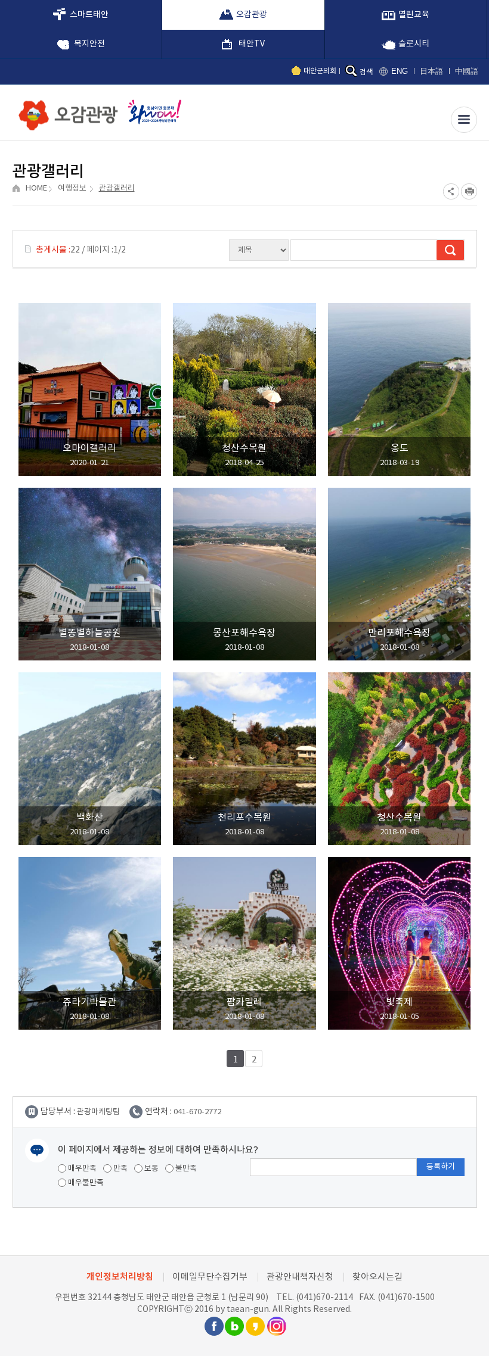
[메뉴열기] (464, 120)
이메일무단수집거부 (209, 1277)
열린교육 (413, 15)
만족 (120, 1168)
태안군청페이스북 (213, 1326)
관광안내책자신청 (300, 1277)
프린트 (469, 191)
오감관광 (251, 15)
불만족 (185, 1168)
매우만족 (81, 1168)
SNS (451, 191)
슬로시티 (413, 44)
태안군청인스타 (276, 1326)
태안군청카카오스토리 (255, 1326)
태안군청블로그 (234, 1326)
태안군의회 (320, 71)
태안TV (252, 44)
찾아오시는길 (377, 1277)
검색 (366, 72)
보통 (151, 1168)
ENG (399, 71)
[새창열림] (152, 111)
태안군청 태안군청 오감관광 (66, 111)
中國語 (466, 71)
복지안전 (89, 44)
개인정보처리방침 (119, 1276)
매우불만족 (85, 1183)
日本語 (431, 71)
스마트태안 (89, 15)
